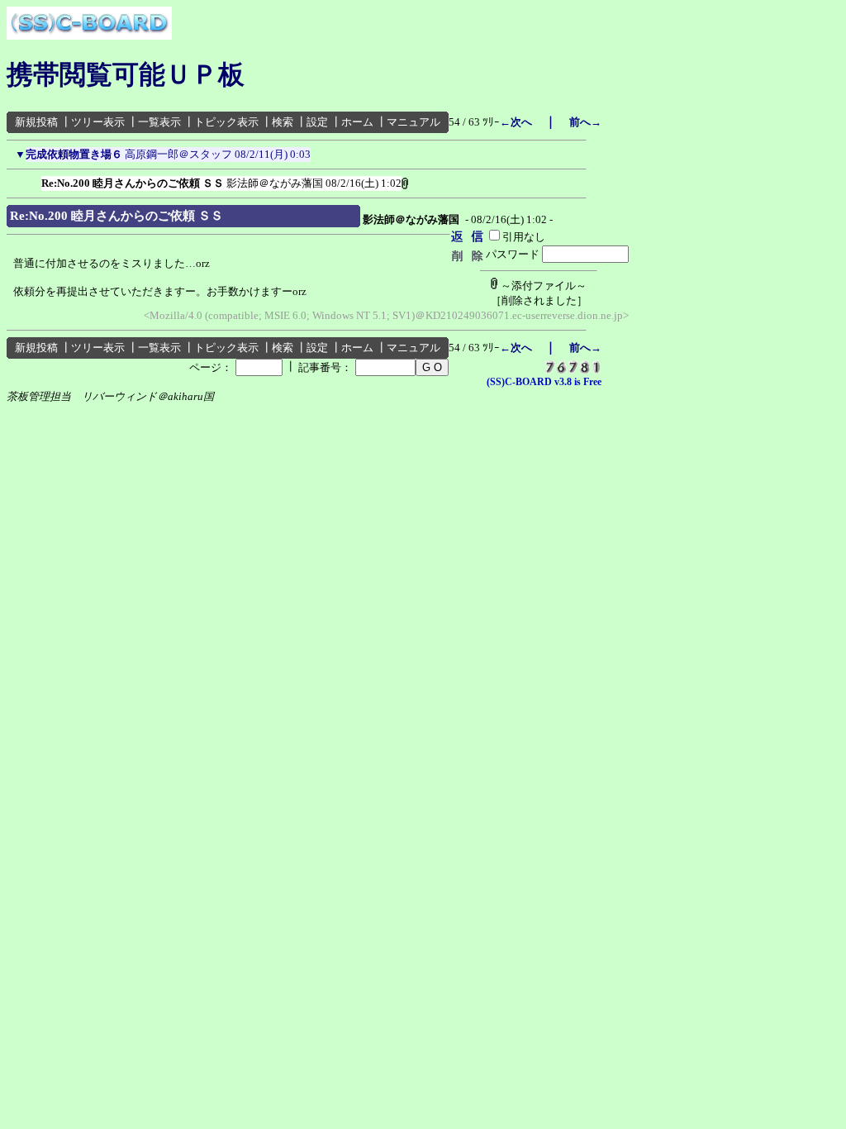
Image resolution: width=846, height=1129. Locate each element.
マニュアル (413, 122)
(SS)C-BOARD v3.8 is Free (544, 382)
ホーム (357, 122)
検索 (282, 122)
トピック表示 (226, 122)
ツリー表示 (98, 122)
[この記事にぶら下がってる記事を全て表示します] (33, 180)
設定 (317, 122)
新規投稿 (36, 122)
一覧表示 (159, 122)
